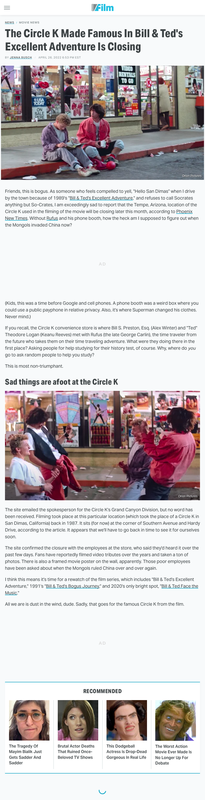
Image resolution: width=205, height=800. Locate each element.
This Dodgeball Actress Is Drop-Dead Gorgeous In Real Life (126, 752)
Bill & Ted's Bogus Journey (72, 586)
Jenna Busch (21, 57)
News (9, 22)
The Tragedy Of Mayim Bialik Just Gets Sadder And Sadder (25, 755)
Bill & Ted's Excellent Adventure (101, 198)
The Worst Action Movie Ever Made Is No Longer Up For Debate (173, 755)
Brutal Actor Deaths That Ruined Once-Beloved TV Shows (76, 752)
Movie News (29, 22)
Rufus (52, 218)
